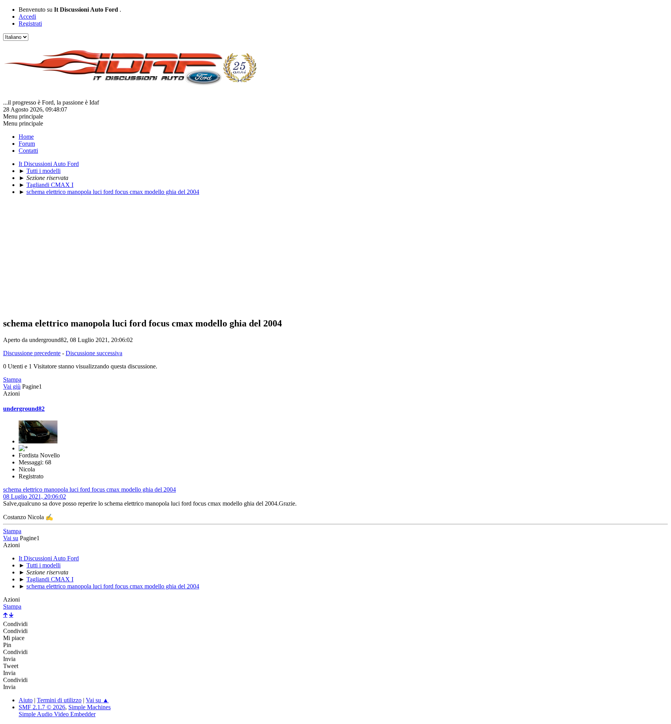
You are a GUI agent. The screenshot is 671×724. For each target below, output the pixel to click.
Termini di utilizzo (59, 700)
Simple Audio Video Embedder (57, 714)
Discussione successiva (94, 353)
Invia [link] (9, 659)
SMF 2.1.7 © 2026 (42, 707)
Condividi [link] (15, 624)
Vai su (10, 538)
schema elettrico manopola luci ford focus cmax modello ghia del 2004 (89, 489)
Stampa (12, 379)
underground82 (24, 408)
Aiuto (26, 700)
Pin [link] (7, 645)
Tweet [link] (10, 666)
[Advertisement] (236, 256)
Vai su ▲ (97, 700)
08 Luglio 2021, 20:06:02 (34, 496)
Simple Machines (89, 707)
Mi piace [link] (13, 638)
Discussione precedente (32, 353)
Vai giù (12, 386)
